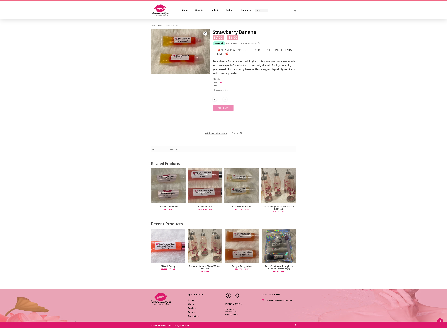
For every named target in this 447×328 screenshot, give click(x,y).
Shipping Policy (231, 314)
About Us (192, 304)
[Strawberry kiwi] (241, 185)
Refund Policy (230, 312)
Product (192, 308)
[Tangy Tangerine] (242, 246)
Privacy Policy (230, 309)
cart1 (160, 26)
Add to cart (223, 108)
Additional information (216, 133)
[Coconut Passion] (168, 185)
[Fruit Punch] (205, 185)
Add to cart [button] (278, 212)
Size (215, 85)
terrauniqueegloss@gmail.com (279, 300)
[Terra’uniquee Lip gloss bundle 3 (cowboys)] (279, 246)
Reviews (192, 312)
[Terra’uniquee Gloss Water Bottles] (278, 185)
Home (153, 26)
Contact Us (193, 316)
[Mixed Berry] (168, 246)
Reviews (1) (237, 133)
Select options (168, 209)
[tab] (216, 133)
